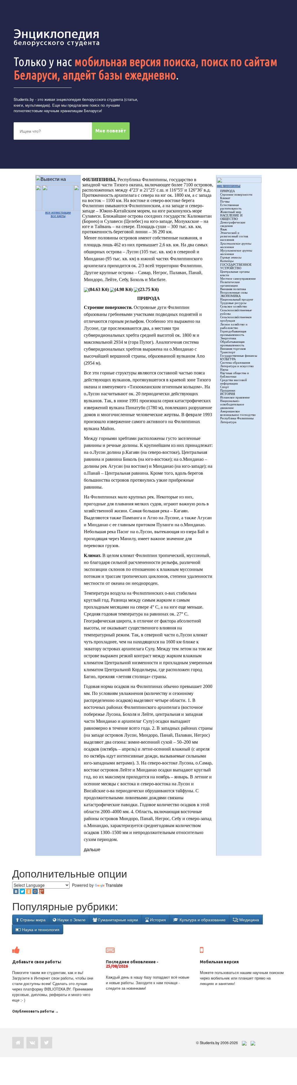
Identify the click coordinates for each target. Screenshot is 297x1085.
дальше (92, 849)
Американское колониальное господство (238, 412)
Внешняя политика (233, 289)
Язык (223, 229)
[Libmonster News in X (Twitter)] (46, 1042)
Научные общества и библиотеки (234, 374)
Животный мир (230, 212)
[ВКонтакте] (16, 891)
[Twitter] (22, 891)
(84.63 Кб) (98, 289)
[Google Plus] (41, 891)
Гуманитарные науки (117, 919)
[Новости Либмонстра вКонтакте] (32, 1042)
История (157, 919)
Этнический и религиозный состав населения (234, 236)
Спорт (224, 387)
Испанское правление (235, 397)
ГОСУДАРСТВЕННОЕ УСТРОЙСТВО (236, 266)
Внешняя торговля (233, 348)
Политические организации (230, 283)
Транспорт (227, 352)
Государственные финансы (238, 355)
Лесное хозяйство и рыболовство (233, 326)
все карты (58, 216)
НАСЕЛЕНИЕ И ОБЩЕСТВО (231, 217)
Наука (224, 369)
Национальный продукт (236, 299)
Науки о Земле (71, 919)
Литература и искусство (237, 366)
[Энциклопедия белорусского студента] (57, 37)
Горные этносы (230, 257)
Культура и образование (202, 919)
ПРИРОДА (227, 191)
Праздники (227, 390)
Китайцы (226, 261)
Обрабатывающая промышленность (232, 343)
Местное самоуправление (238, 278)
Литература (228, 422)
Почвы (224, 201)
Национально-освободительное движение (232, 404)
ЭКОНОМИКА (230, 296)
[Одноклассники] (28, 891)
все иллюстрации (58, 212)
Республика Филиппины (236, 418)
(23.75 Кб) (148, 289)
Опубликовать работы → (35, 1011)
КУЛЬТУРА (228, 359)
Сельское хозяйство (233, 306)
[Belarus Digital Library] (243, 1042)
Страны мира (32, 919)
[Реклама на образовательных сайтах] (253, 1042)
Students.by (24, 99)
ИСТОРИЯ (227, 394)
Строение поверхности (236, 194)
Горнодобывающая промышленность (233, 332)
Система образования (235, 362)
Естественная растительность (231, 206)
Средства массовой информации (233, 381)
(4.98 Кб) (124, 289)
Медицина (248, 919)
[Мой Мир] (35, 891)
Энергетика (228, 338)
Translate (114, 885)
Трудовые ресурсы (233, 303)
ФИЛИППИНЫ (228, 186)
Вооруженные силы (233, 292)
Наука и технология (40, 929)
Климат (225, 198)
